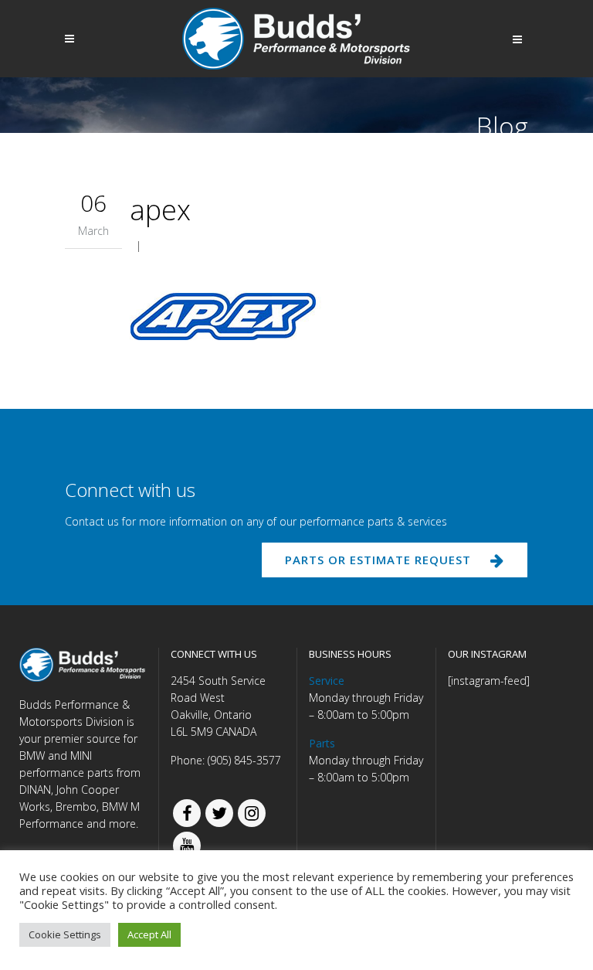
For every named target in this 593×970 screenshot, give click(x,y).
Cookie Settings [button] (65, 934)
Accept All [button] (149, 934)
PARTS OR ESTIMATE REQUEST (378, 559)
